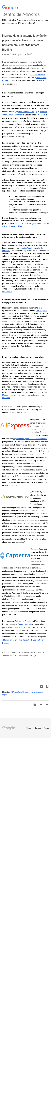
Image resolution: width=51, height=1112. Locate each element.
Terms (46, 728)
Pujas (4, 695)
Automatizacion (37, 692)
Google (29, 728)
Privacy (38, 728)
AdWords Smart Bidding (20, 692)
